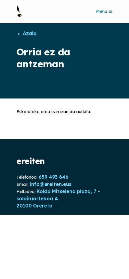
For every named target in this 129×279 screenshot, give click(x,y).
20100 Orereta (34, 206)
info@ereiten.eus (50, 184)
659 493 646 (53, 177)
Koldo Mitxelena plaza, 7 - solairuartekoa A (58, 194)
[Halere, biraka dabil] (19, 11)
